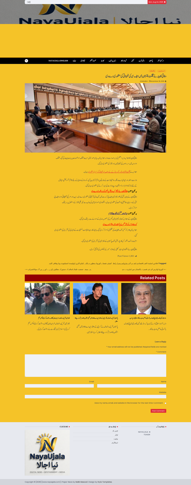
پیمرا (119, 263)
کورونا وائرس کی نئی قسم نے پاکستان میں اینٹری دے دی (120, 224)
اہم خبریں (161, 71)
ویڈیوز (74, 60)
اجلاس (155, 263)
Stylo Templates (105, 482)
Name (163, 381)
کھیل (132, 60)
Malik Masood (81, 482)
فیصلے (104, 263)
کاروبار (102, 60)
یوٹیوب (116, 439)
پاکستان (151, 60)
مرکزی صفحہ (161, 60)
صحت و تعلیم (93, 60)
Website (162, 392)
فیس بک (115, 431)
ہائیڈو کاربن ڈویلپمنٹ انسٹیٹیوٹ (73, 263)
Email (91, 381)
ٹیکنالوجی (83, 60)
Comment (161, 352)
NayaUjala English (58, 60)
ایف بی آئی (132, 263)
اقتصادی (140, 263)
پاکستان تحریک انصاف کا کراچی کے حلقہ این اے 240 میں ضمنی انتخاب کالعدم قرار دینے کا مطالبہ (96, 320)
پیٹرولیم (124, 263)
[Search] (26, 60)
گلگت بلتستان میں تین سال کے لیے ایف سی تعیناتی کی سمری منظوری (109, 172)
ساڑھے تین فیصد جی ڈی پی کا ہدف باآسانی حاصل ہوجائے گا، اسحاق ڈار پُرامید (148, 318)
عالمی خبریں (141, 60)
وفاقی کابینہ (52, 263)
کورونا (98, 263)
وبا (59, 263)
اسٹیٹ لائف (148, 263)
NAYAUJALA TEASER (144, 433)
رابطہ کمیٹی (111, 263)
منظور (93, 263)
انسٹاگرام (115, 443)
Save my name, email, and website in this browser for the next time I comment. (128, 403)
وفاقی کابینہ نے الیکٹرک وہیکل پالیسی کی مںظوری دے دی (109, 191)
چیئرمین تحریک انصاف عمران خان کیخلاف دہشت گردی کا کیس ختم (54, 318)
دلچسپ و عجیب (112, 60)
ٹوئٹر (116, 435)
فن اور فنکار (124, 60)
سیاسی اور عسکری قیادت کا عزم (118, 213)
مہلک (88, 263)
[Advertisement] (95, 40)
